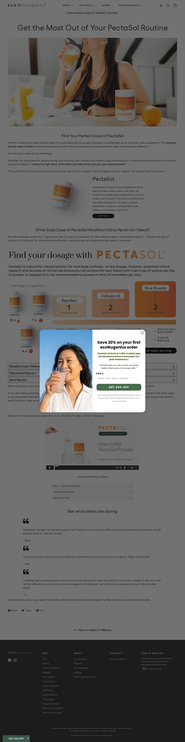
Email (100, 373)
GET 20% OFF (119, 387)
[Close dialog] (142, 332)
